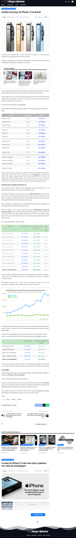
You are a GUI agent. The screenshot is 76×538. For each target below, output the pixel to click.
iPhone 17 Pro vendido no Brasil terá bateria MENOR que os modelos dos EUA (47, 449)
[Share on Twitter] (46, 17)
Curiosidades (5, 444)
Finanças (23, 444)
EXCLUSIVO (12, 8)
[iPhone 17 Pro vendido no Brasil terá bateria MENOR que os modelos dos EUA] (47, 440)
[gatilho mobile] (2, 1)
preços (19, 399)
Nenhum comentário (41, 424)
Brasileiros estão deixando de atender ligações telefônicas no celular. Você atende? (9, 449)
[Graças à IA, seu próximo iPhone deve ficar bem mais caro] (10, 75)
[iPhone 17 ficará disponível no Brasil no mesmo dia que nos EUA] (66, 440)
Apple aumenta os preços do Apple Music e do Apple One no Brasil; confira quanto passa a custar (25, 83)
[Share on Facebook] (44, 17)
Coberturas (5, 8)
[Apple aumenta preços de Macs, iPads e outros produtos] (40, 75)
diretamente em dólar (43, 391)
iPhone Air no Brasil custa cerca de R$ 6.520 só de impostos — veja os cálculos (28, 449)
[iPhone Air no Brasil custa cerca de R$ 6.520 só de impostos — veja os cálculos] (28, 440)
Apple (9, 60)
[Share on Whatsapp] (48, 17)
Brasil (8, 399)
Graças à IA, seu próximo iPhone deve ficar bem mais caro (10, 82)
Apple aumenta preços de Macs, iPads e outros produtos (40, 82)
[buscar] (66, 1)
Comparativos (21, 521)
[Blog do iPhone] (14, 1)
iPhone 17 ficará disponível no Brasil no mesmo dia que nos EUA (65, 449)
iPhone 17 (29, 444)
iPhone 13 (35, 108)
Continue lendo (38, 515)
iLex (5, 17)
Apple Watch (5, 521)
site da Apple (22, 105)
